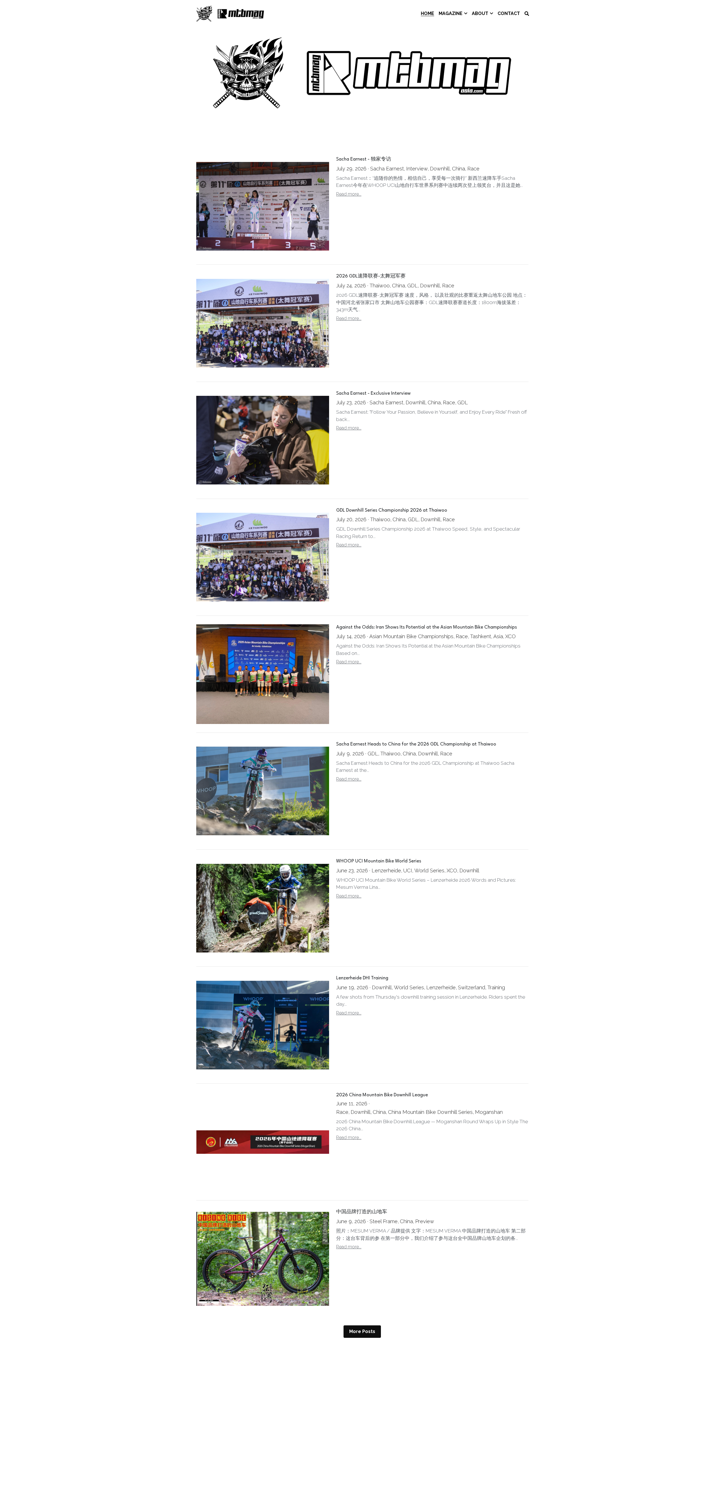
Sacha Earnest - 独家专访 (363, 159)
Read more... (348, 194)
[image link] (230, 13)
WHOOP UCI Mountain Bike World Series (378, 861)
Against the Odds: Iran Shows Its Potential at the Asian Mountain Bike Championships (426, 627)
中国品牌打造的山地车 (361, 1212)
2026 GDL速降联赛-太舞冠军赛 (371, 276)
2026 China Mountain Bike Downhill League (382, 1095)
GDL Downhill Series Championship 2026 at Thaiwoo (391, 510)
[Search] (526, 13)
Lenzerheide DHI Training (362, 978)
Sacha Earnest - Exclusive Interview (373, 393)
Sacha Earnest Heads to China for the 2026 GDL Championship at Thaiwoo (416, 744)
